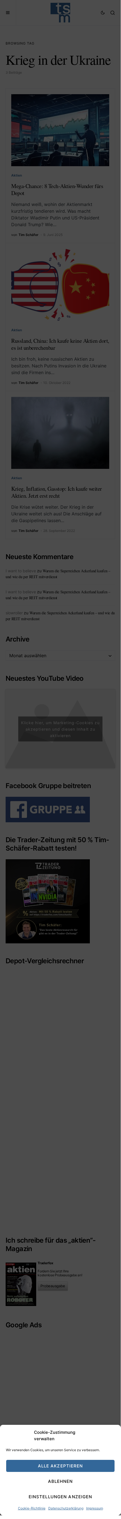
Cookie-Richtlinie (31, 1508)
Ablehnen (60, 1481)
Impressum (94, 1508)
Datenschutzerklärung (65, 1508)
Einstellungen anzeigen (60, 1496)
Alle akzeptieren (60, 1466)
